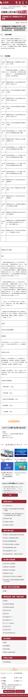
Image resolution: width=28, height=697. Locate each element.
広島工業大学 (7, 629)
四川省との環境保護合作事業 (11, 538)
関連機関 (4, 681)
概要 (5, 591)
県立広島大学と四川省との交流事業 (13, 576)
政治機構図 (7, 645)
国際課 (4, 432)
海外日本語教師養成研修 (10, 541)
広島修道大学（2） (9, 620)
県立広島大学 (7, 610)
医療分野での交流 (8, 573)
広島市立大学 (7, 626)
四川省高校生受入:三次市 (10, 550)
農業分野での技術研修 (9, 567)
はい (5, 488)
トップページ (4, 6)
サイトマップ (20, 691)
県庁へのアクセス (9, 691)
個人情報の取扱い (19, 673)
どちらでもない (12, 488)
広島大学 (6, 613)
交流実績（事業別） (9, 525)
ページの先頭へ (14, 670)
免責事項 (4, 677)
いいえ (20, 488)
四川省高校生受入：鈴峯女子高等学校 (13, 554)
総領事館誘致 (7, 662)
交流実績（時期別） (9, 521)
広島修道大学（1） (9, 617)
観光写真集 (7, 649)
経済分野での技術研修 (9, 563)
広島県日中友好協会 (9, 607)
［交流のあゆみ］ (8, 505)
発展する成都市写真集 (9, 652)
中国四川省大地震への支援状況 (12, 544)
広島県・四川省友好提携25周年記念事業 (14, 534)
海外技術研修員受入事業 (10, 547)
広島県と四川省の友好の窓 (15, 6)
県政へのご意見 (19, 677)
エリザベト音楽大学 (9, 623)
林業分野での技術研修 (9, 570)
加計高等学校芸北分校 (9, 633)
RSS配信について (19, 681)
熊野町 (6, 601)
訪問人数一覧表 (8, 518)
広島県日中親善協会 (9, 604)
